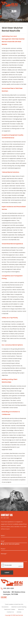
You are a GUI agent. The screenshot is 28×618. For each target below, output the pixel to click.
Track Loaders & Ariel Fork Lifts (14, 604)
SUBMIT (7, 572)
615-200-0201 (5, 518)
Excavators (5, 607)
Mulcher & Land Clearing (18, 607)
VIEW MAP (4, 597)
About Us (21, 609)
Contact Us (10, 612)
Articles (19, 612)
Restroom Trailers (9, 609)
